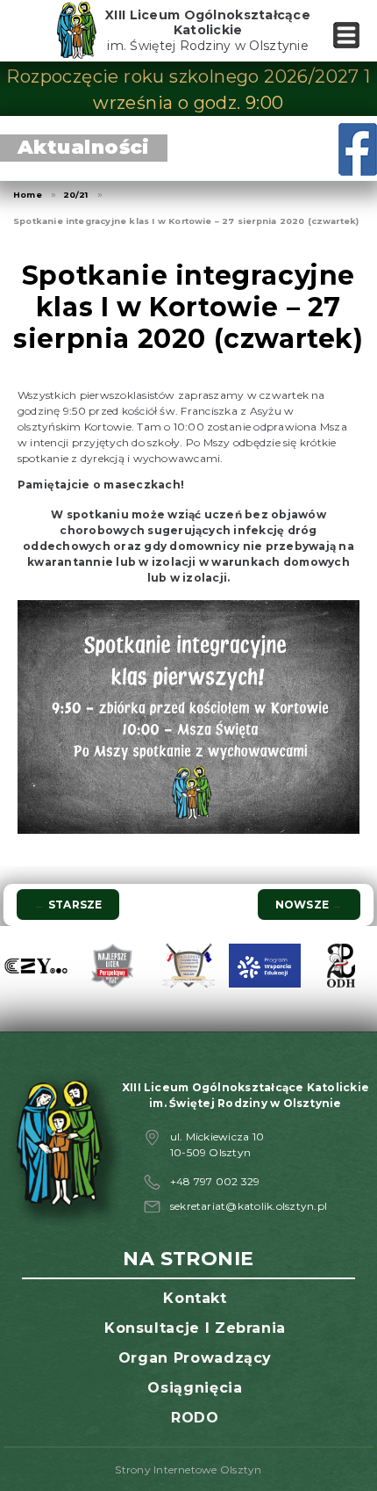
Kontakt (194, 1298)
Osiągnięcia (194, 1387)
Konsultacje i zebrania (195, 1328)
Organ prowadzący (195, 1358)
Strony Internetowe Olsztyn (188, 1469)
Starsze (68, 904)
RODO (195, 1417)
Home (27, 194)
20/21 (76, 194)
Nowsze (309, 904)
